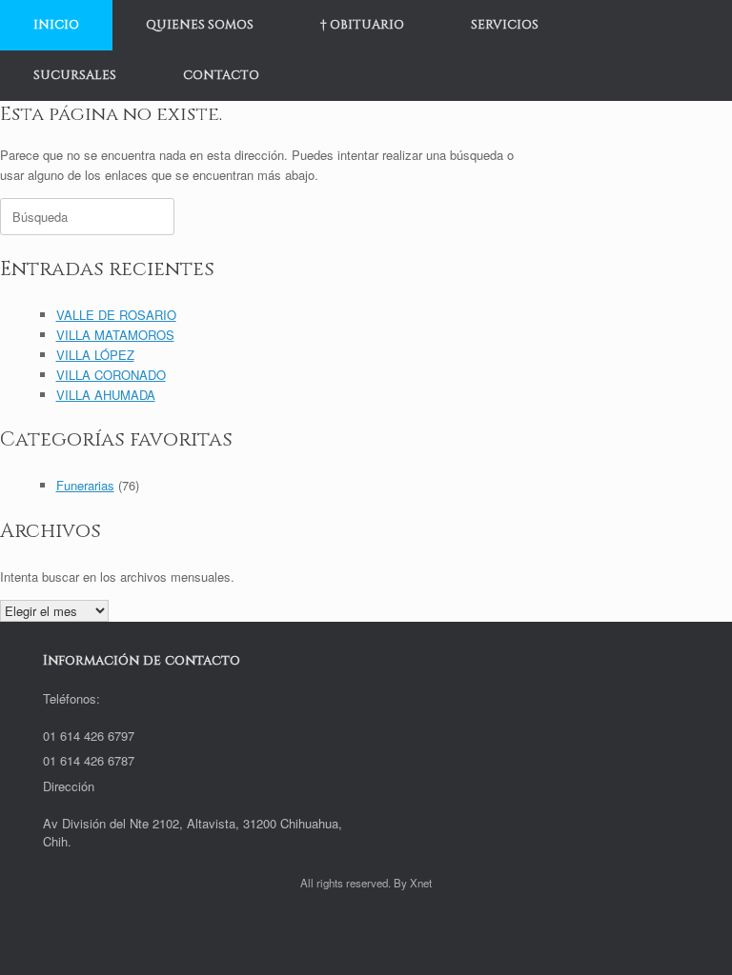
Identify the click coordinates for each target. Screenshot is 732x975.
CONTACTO (221, 75)
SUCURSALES (74, 75)
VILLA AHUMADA (105, 395)
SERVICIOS (505, 24)
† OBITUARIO (362, 24)
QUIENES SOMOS (200, 24)
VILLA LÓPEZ (95, 355)
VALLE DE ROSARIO (116, 315)
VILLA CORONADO (111, 375)
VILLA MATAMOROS (115, 335)
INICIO (56, 24)
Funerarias (85, 485)
